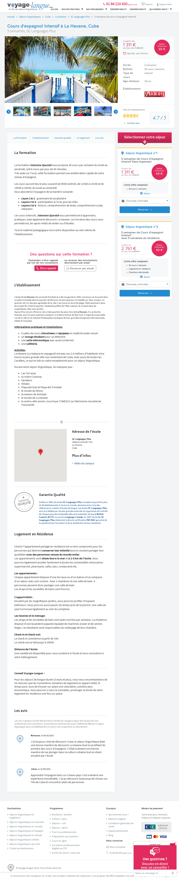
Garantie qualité (62, 137)
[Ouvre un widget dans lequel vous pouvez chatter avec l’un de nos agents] (155, 859)
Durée (127, 65)
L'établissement (40, 137)
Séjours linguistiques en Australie (26, 822)
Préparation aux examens (65, 836)
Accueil (54, 9)
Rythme (127, 69)
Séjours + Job (59, 823)
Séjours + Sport (60, 827)
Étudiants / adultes (62, 814)
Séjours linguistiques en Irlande (25, 835)
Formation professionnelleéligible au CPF (66, 847)
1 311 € (129, 45)
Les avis (99, 137)
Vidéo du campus (84, 463)
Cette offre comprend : (136, 185)
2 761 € (128, 248)
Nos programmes (95, 9)
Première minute (118, 9)
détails (146, 193)
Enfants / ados (59, 818)
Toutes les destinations (21, 848)
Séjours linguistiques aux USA (24, 844)
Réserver (143, 209)
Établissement (132, 88)
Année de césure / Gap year (66, 852)
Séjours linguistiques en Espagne (26, 830)
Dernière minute (138, 9)
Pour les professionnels (64, 832)
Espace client (165, 4)
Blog (110, 835)
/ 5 (159, 117)
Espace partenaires (118, 830)
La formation (20, 137)
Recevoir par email (81, 268)
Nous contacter (118, 846)
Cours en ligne (59, 840)
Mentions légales (117, 818)
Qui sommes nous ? (118, 814)
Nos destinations (71, 9)
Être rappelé (48, 268)
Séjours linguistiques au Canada (25, 826)
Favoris (149, 4)
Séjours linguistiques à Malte (24, 839)
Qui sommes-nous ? (159, 9)
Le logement (83, 137)
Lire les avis (133, 123)
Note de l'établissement (134, 109)
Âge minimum (131, 81)
